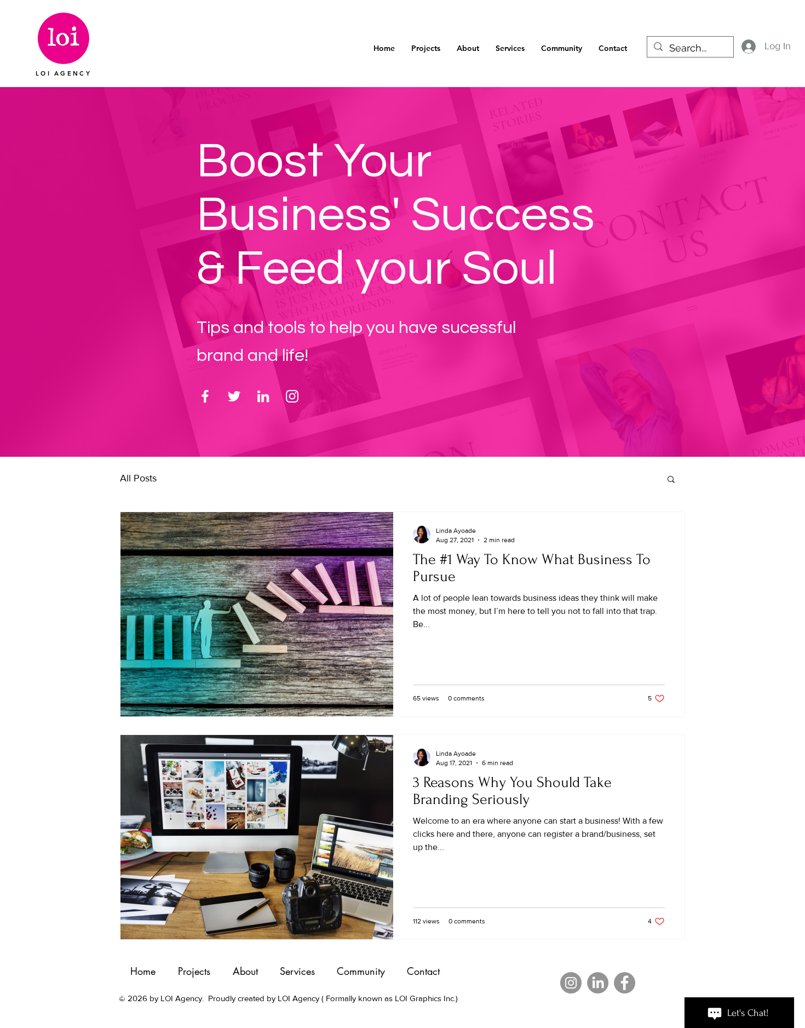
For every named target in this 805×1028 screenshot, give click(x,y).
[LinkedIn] (263, 396)
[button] (561, 48)
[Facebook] (205, 396)
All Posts (138, 478)
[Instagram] (292, 396)
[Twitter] (234, 396)
